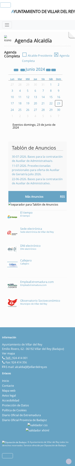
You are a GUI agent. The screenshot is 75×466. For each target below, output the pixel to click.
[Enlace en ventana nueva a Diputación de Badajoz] (15, 442)
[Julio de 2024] (53, 70)
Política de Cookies (14, 410)
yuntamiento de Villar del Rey (43, 11)
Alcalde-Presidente (37, 56)
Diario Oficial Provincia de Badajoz (24, 420)
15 (50, 97)
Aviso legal (9, 395)
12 (27, 97)
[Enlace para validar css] (38, 425)
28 (43, 110)
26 (27, 110)
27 (35, 110)
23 (58, 103)
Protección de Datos (15, 405)
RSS (62, 197)
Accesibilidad (10, 400)
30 (58, 110)
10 (12, 97)
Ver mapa (8, 353)
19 (27, 103)
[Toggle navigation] (7, 24)
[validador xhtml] (37, 430)
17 (12, 103)
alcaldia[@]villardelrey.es (31, 367)
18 (19, 103)
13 (35, 97)
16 (58, 97)
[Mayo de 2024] (23, 70)
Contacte (8, 386)
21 (43, 103)
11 (19, 97)
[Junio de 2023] (16, 70)
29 (50, 110)
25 (19, 110)
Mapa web (9, 391)
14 (43, 97)
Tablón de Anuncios (34, 147)
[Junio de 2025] (48, 70)
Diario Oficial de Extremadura (21, 415)
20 (35, 103)
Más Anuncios (34, 197)
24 (12, 110)
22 (50, 103)
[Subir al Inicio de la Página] (69, 461)
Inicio (5, 381)
